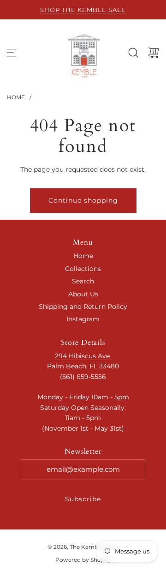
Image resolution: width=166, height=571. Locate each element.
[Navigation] (11, 52)
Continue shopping (83, 200)
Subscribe (83, 499)
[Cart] (153, 52)
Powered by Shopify (83, 559)
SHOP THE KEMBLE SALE (83, 9)
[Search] (133, 52)
